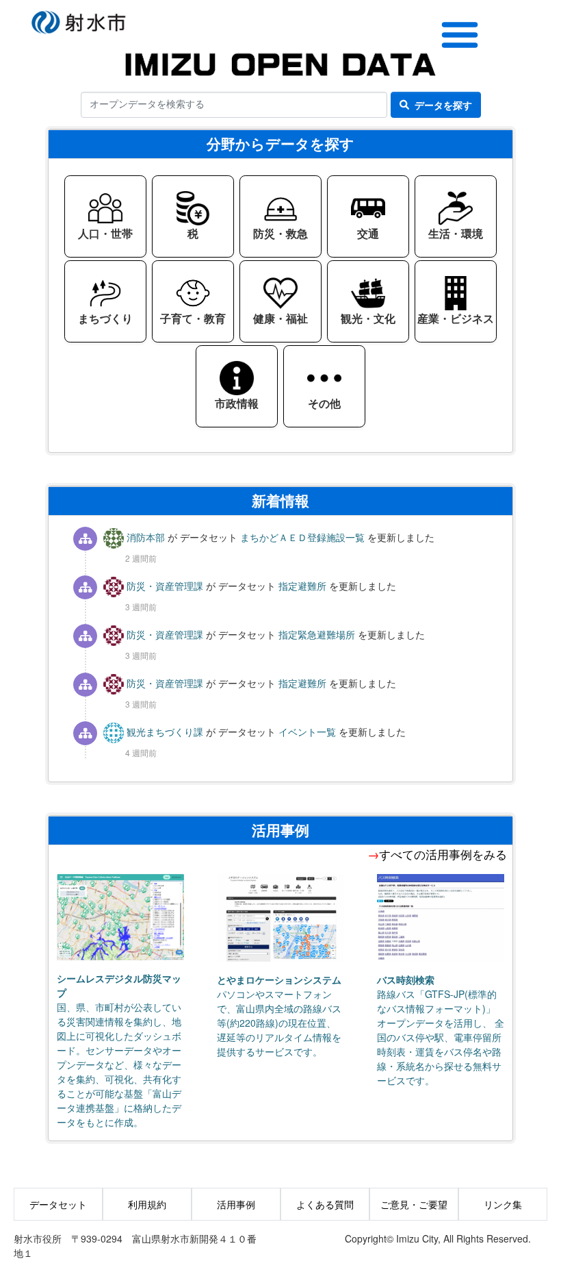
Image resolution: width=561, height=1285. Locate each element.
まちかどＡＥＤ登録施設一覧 (303, 537)
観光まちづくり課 (165, 731)
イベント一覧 (308, 731)
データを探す (443, 105)
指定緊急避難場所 (318, 634)
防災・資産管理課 (165, 585)
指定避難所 (303, 585)
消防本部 (146, 537)
